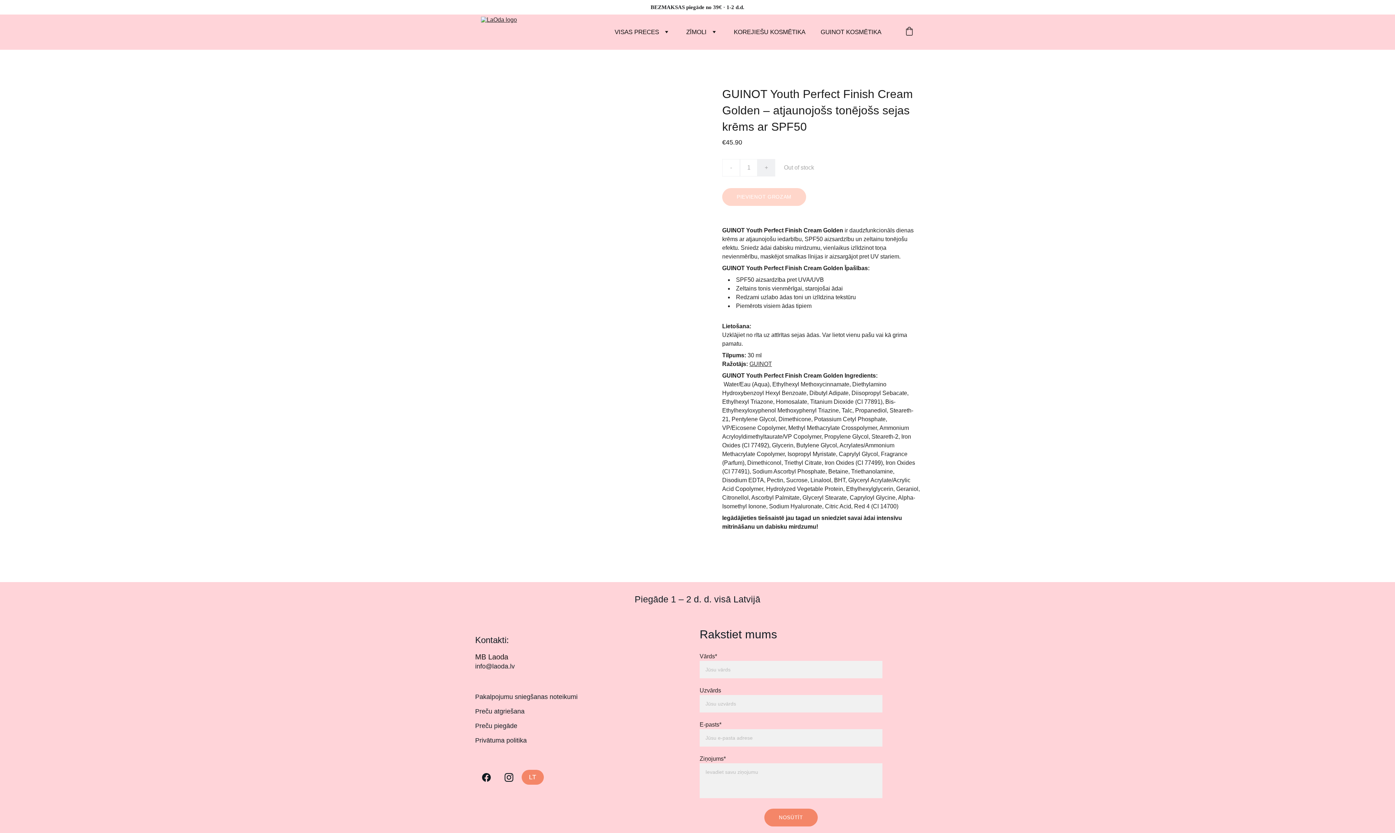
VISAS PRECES (637, 32)
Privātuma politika (501, 740)
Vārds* (708, 656)
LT (533, 777)
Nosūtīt (791, 817)
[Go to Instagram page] (509, 777)
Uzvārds (710, 690)
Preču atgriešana (500, 711)
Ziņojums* (713, 759)
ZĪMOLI (696, 32)
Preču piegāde (496, 726)
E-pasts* (710, 725)
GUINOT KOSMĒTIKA (851, 32)
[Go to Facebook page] (486, 777)
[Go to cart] (909, 32)
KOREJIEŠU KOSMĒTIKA (769, 32)
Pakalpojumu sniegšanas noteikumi (526, 696)
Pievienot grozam (764, 197)
